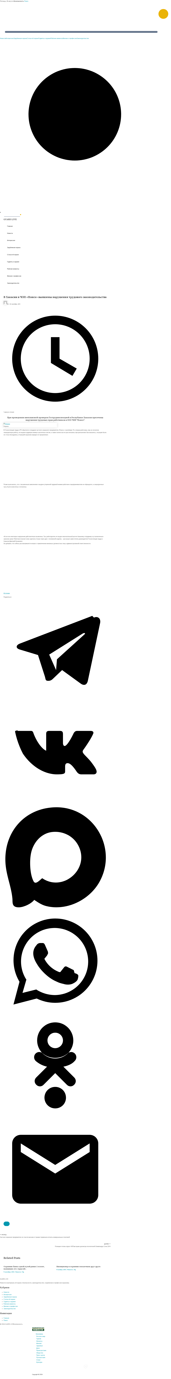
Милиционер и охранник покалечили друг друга (78, 1266)
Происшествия (41, 1350)
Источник (7, 593)
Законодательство (83, 38)
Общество (39, 1353)
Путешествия (40, 1357)
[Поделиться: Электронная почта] (55, 1220)
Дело (38, 1348)
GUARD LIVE (10, 219)
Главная (10, 226)
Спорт (38, 1360)
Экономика (39, 1334)
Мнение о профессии (70, 38)
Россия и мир (40, 1336)
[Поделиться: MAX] (55, 909)
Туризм (38, 1339)
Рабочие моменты (57, 38)
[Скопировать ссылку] (7, 1224)
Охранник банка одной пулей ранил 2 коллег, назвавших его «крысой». (24, 1267)
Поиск (26, 1)
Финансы (39, 1341)
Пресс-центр (40, 1355)
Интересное (10, 38)
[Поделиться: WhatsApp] (55, 1012)
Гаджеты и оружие (45, 38)
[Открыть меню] (85, 212)
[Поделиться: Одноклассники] (55, 1116)
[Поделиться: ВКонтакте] (55, 805)
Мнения (39, 1343)
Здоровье (39, 1346)
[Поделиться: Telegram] (55, 701)
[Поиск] (85, 210)
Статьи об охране (33, 38)
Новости (3, 38)
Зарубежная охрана (20, 38)
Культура (39, 1362)
